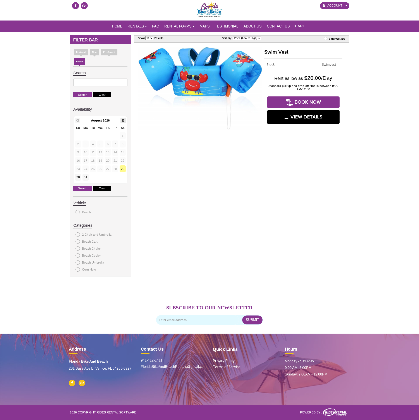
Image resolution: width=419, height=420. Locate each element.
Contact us (278, 26)
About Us (253, 26)
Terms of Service (226, 366)
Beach (86, 212)
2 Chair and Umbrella (97, 234)
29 (122, 169)
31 (85, 177)
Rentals (136, 26)
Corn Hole (89, 269)
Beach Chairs (91, 248)
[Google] (84, 5)
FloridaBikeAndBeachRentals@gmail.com (173, 367)
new (94, 52)
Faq (155, 26)
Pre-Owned (109, 52)
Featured (81, 52)
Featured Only (336, 39)
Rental (79, 61)
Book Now (308, 102)
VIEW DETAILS (306, 117)
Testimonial (226, 26)
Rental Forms (178, 26)
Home (117, 26)
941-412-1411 (151, 360)
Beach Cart (90, 241)
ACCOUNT (335, 5)
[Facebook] (75, 5)
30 (78, 177)
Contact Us (152, 349)
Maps (205, 26)
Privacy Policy (224, 360)
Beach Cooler (91, 255)
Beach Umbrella (93, 262)
